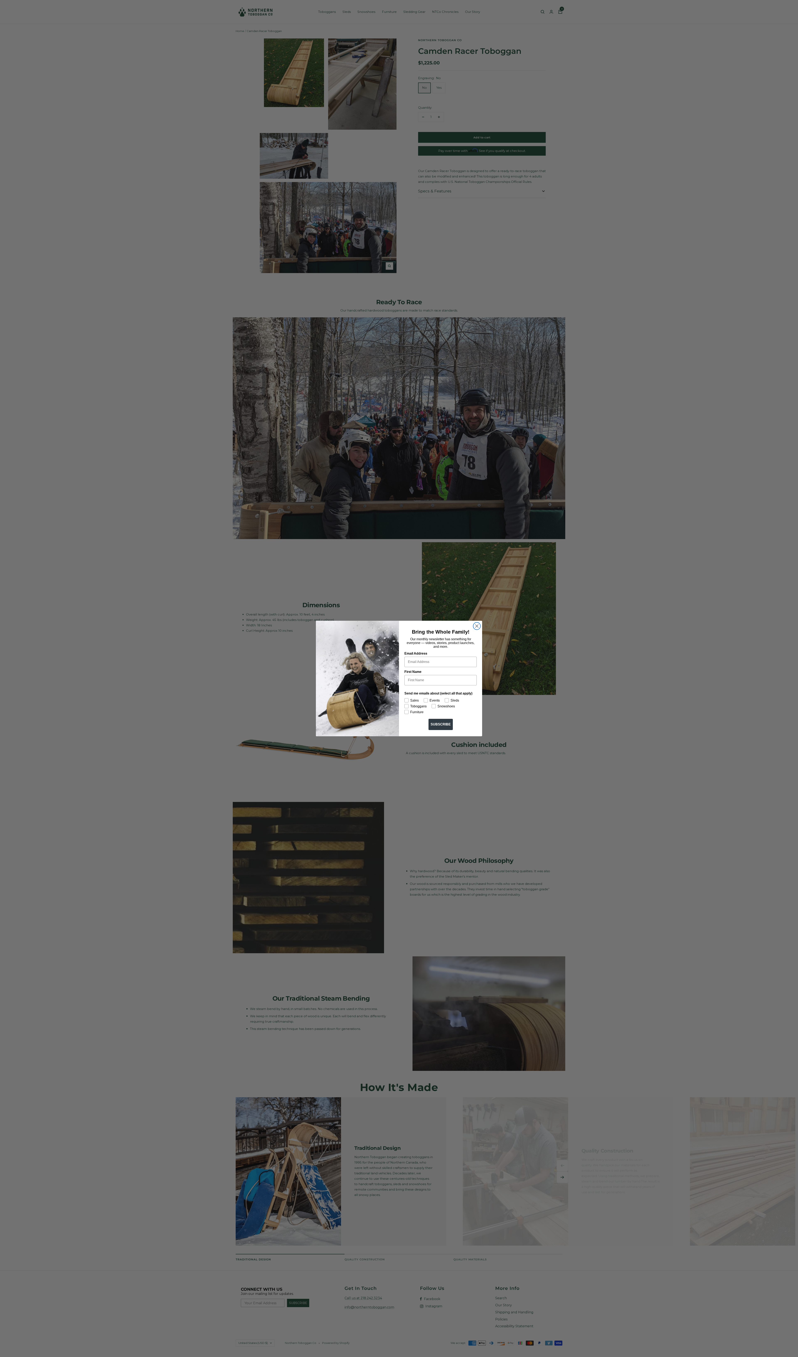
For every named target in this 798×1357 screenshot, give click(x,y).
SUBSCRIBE (441, 724)
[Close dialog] (476, 626)
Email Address (415, 653)
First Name (412, 672)
